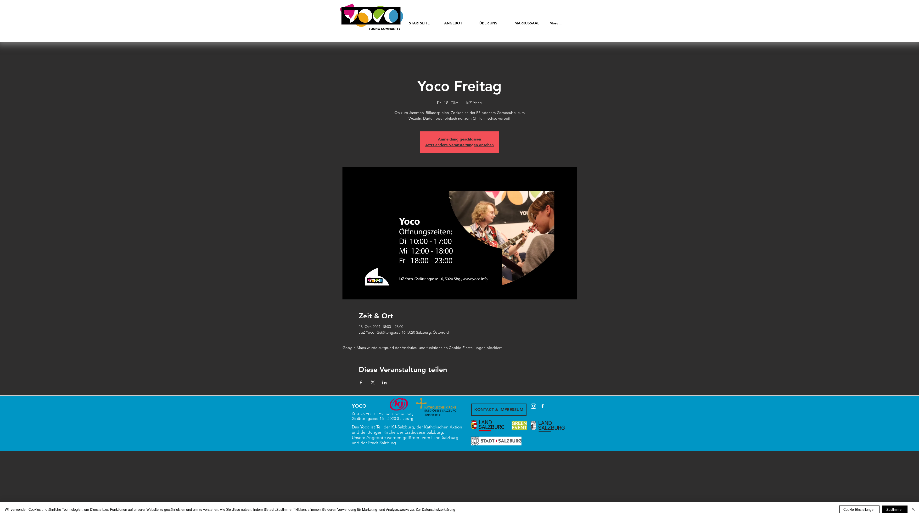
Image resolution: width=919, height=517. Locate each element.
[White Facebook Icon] (542, 406)
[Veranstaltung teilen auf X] (372, 382)
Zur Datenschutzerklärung (435, 509)
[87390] (533, 406)
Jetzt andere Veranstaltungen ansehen (459, 145)
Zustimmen (894, 509)
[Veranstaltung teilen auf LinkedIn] (384, 382)
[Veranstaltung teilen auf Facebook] (361, 382)
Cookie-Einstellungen (859, 509)
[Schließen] (913, 509)
